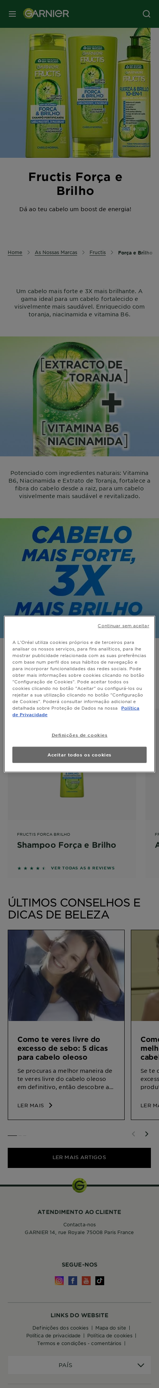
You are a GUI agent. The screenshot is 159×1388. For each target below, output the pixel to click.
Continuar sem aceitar (123, 625)
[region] (79, 694)
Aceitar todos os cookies (79, 754)
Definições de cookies (80, 735)
